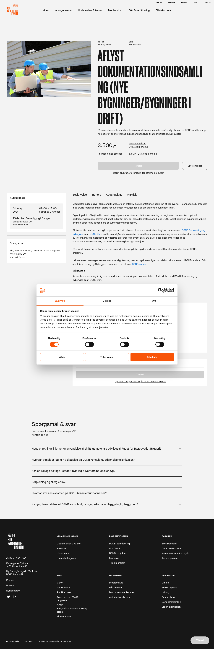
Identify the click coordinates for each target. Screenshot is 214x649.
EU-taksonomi (169, 543)
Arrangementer (63, 10)
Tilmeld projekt (117, 563)
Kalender (62, 548)
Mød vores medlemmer (121, 592)
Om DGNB (114, 548)
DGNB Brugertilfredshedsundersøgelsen (72, 608)
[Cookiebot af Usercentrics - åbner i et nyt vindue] (160, 290)
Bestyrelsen (168, 597)
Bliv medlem (116, 587)
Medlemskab (116, 582)
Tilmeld (138, 165)
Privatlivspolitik (12, 641)
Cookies (29, 641)
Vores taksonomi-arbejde (175, 553)
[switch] (89, 344)
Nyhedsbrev (13, 590)
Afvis (62, 357)
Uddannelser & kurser (69, 543)
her (45, 434)
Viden (60, 582)
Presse (10, 585)
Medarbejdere (169, 587)
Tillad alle (152, 357)
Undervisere (63, 553)
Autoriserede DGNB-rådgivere (68, 599)
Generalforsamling (171, 602)
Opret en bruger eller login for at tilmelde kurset (138, 172)
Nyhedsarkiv (63, 587)
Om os (165, 582)
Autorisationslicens (119, 597)
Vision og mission (171, 606)
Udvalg (165, 592)
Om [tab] (154, 300)
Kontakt (10, 580)
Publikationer (64, 592)
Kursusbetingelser (67, 558)
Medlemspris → (137, 143)
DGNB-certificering (119, 543)
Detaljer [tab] (107, 300)
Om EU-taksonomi (171, 548)
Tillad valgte (107, 357)
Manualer (114, 558)
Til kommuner (64, 616)
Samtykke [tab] (60, 300)
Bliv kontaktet (195, 165)
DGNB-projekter (117, 553)
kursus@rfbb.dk (17, 257)
